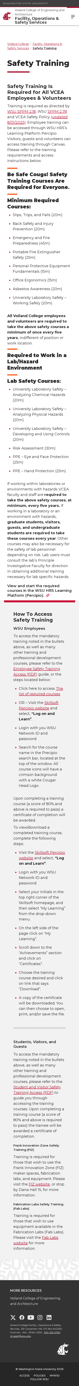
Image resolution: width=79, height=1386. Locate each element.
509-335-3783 (52, 1332)
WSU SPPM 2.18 (21, 111)
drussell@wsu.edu (20, 1336)
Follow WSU (39, 1379)
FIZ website (39, 1184)
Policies (39, 1375)
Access (24, 1375)
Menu (73, 16)
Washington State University (25, 3)
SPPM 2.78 (57, 111)
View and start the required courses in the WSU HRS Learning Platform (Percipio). (39, 591)
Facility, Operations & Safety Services (37, 20)
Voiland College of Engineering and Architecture (39, 12)
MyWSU (55, 1375)
